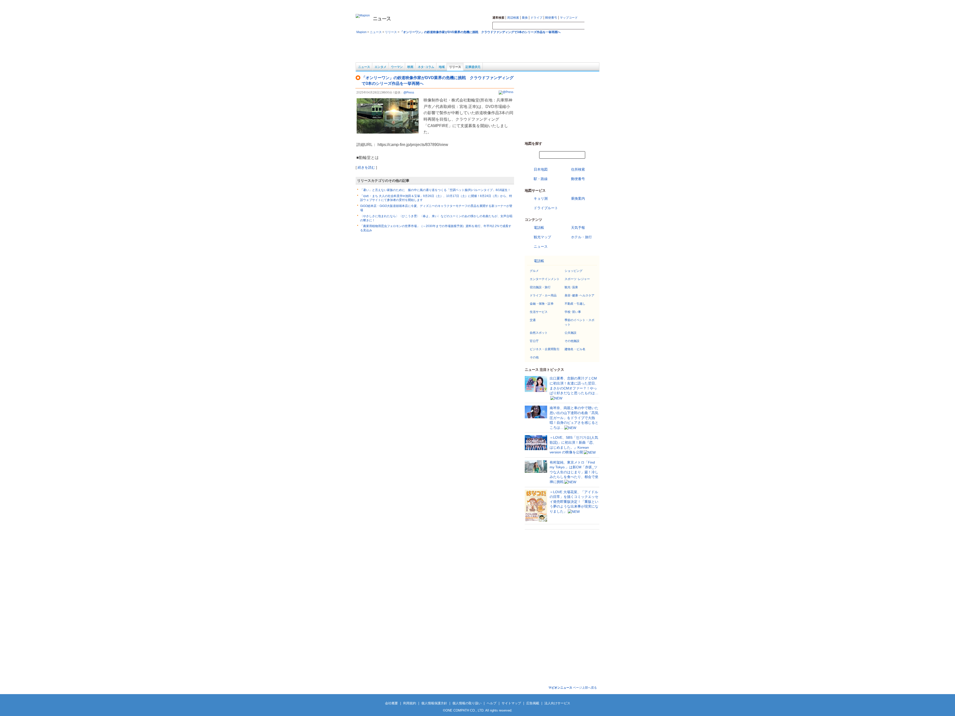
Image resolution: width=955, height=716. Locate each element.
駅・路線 (541, 179)
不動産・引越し (575, 303)
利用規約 (409, 703)
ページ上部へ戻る (572, 687)
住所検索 (578, 169)
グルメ (534, 271)
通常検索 (498, 17)
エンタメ (380, 67)
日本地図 (541, 169)
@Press (408, 92)
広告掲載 (532, 703)
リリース (391, 32)
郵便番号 (551, 17)
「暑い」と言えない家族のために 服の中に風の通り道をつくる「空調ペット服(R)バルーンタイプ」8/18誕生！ (435, 190)
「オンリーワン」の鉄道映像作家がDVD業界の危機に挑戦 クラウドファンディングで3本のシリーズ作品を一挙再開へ (480, 32)
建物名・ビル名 (575, 349)
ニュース (376, 32)
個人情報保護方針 (434, 703)
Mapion (361, 32)
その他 (534, 357)
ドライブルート (546, 208)
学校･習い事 (573, 312)
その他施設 (572, 341)
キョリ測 (541, 198)
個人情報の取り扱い (466, 703)
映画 (410, 67)
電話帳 (539, 228)
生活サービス (539, 312)
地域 (442, 67)
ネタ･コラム (426, 67)
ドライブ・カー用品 (543, 295)
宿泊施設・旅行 (540, 287)
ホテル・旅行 (581, 237)
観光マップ (542, 237)
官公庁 (534, 341)
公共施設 (570, 332)
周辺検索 (513, 17)
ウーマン (397, 67)
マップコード (569, 17)
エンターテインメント (545, 279)
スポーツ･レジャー (577, 279)
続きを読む (366, 167)
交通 (533, 320)
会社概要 (391, 703)
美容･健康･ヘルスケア (579, 295)
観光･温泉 (571, 287)
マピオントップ (558, 3)
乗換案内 (578, 198)
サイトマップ (580, 3)
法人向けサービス (557, 703)
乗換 (525, 17)
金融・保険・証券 (542, 303)
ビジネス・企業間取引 (545, 349)
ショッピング (573, 271)
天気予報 (578, 228)
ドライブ (536, 17)
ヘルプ (595, 3)
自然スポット (539, 332)
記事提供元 (473, 67)
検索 (591, 26)
